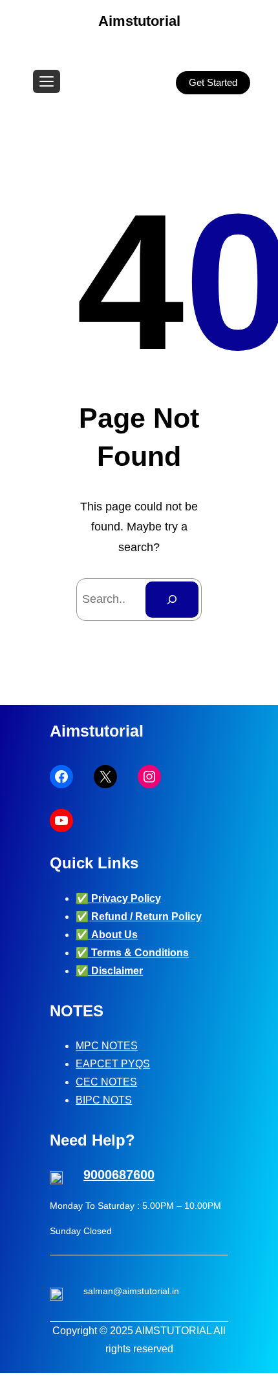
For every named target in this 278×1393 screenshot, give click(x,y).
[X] (105, 776)
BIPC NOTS (104, 1099)
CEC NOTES (106, 1081)
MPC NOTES (107, 1045)
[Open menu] (46, 81)
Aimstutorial (139, 21)
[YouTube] (61, 820)
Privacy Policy (126, 898)
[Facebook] (61, 776)
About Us (114, 934)
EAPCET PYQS (113, 1063)
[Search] (171, 599)
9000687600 (119, 1175)
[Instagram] (149, 776)
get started (213, 82)
